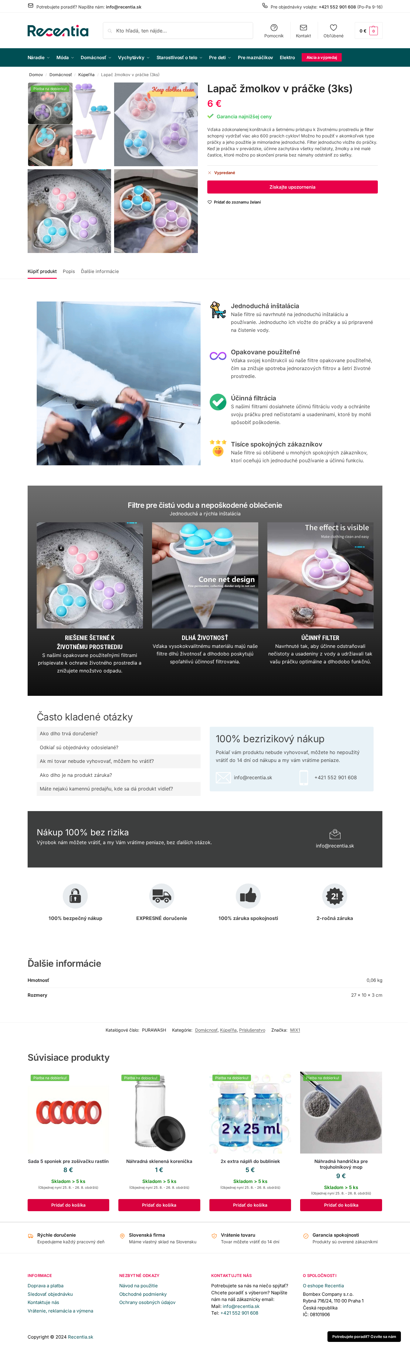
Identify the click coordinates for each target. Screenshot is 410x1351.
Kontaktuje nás (43, 1302)
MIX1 (295, 1030)
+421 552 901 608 (239, 1313)
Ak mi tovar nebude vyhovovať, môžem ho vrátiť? (97, 761)
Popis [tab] (69, 271)
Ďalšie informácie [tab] (100, 271)
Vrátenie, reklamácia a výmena (60, 1311)
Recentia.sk (80, 1337)
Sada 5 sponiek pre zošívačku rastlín (68, 1161)
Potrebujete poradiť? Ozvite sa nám (364, 1336)
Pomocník (274, 35)
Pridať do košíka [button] (68, 1205)
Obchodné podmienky (143, 1294)
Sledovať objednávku (50, 1294)
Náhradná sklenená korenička (159, 1161)
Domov (36, 74)
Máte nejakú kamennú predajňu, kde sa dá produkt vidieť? (106, 789)
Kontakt (303, 35)
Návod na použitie (138, 1286)
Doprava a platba (45, 1286)
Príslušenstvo (252, 1030)
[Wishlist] (100, 1080)
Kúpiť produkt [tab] (42, 271)
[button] (369, 30)
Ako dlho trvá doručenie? (69, 733)
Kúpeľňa (86, 74)
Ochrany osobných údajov (147, 1302)
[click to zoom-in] (69, 124)
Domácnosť (60, 74)
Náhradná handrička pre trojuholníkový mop (341, 1164)
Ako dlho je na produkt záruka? (76, 775)
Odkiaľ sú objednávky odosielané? (79, 747)
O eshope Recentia (323, 1286)
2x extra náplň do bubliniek (250, 1161)
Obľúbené (334, 35)
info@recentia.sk (241, 1306)
